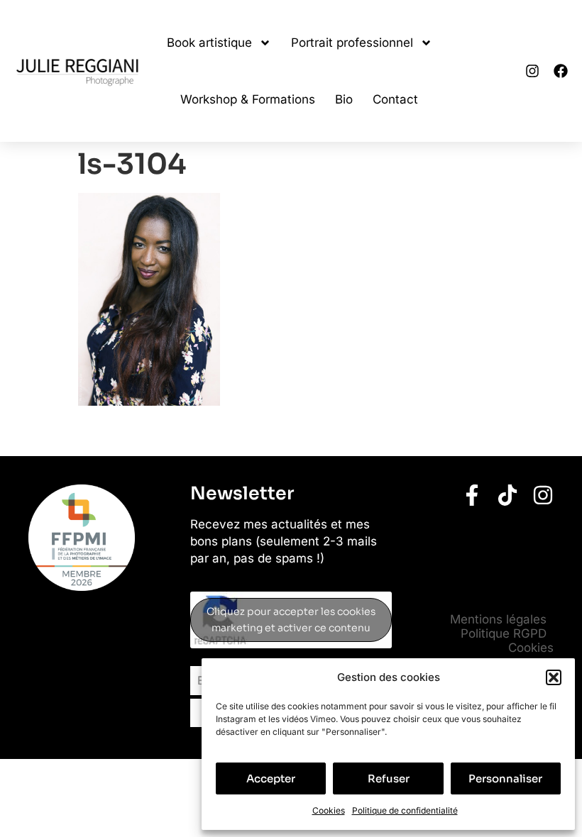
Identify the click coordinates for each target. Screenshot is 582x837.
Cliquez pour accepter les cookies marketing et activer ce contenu (291, 619)
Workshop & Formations (247, 99)
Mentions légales (498, 619)
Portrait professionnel (352, 42)
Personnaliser (505, 778)
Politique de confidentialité (405, 810)
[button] (554, 677)
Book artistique (209, 42)
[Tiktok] (507, 495)
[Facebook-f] (472, 495)
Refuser (389, 778)
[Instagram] (532, 71)
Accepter (270, 778)
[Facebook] (561, 71)
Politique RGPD (504, 633)
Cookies (328, 810)
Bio (344, 99)
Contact (395, 99)
